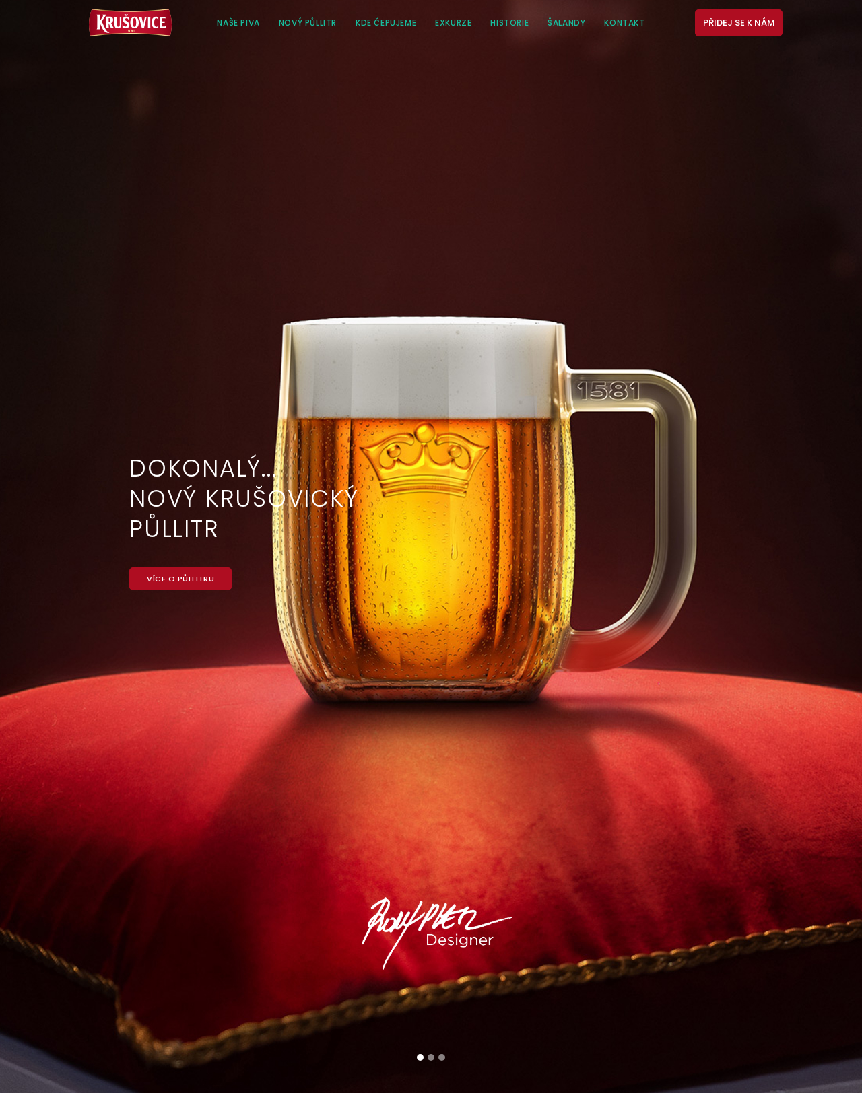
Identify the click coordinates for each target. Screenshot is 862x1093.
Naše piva (238, 22)
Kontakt (624, 22)
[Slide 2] (431, 1057)
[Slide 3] (441, 1057)
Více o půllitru (180, 578)
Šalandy (566, 22)
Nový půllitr (308, 22)
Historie (509, 22)
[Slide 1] (420, 1057)
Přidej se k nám (739, 22)
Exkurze (453, 22)
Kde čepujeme (386, 22)
